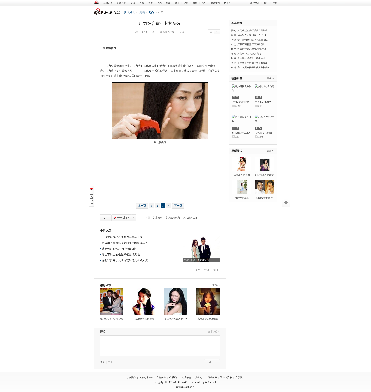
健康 (186, 3)
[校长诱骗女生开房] (241, 122)
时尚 (159, 3)
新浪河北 (121, 3)
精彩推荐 (105, 285)
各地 (233, 53)
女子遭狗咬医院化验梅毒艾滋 (252, 39)
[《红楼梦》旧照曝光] (143, 301)
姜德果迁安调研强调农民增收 (252, 30)
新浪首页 (108, 3)
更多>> (216, 285)
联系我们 (174, 377)
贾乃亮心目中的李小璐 (111, 318)
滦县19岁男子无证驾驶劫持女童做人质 (125, 260)
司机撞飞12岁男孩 (264, 132)
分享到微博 (121, 217)
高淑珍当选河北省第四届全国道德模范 (125, 243)
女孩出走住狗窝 (263, 102)
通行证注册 (226, 377)
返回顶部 (286, 203)
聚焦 (233, 35)
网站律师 (212, 377)
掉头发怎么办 (190, 217)
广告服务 (161, 377)
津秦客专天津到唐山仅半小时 (252, 35)
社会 (233, 39)
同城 (141, 3)
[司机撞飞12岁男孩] (264, 122)
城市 (177, 3)
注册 (275, 3)
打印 (206, 270)
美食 (150, 3)
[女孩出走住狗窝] (264, 91)
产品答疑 (240, 377)
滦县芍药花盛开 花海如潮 (250, 44)
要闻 (233, 30)
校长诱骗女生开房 (241, 132)
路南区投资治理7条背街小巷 (251, 49)
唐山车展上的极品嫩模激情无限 (121, 254)
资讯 (132, 3)
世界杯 (227, 3)
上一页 (142, 205)
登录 (102, 362)
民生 (233, 49)
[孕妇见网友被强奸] (241, 91)
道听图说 (236, 150)
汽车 (204, 3)
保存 (197, 270)
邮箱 (266, 3)
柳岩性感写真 (242, 198)
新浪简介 (131, 377)
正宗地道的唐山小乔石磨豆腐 (252, 63)
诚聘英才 (199, 377)
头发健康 (157, 217)
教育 (195, 3)
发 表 (212, 362)
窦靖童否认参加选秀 (207, 318)
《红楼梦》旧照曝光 (143, 318)
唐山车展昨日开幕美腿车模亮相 (253, 67)
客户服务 (186, 377)
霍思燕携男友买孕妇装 (175, 318)
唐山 (142, 12)
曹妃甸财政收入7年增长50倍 (119, 248)
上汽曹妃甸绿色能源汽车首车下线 (122, 237)
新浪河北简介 (146, 377)
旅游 (168, 3)
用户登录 (255, 3)
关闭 (215, 270)
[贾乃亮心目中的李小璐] (111, 301)
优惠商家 (215, 3)
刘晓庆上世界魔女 (264, 174)
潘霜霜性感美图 (242, 174)
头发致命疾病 (173, 217)
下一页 (178, 205)
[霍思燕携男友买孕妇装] (175, 301)
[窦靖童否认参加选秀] (208, 301)
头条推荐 (236, 23)
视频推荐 (236, 78)
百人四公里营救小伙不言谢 (251, 58)
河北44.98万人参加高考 (249, 53)
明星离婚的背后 (264, 198)
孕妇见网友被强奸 (241, 102)
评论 (106, 217)
